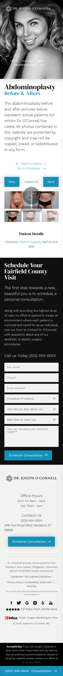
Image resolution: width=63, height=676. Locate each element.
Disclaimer (17, 576)
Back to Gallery (31, 163)
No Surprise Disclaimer (38, 576)
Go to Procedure (29, 168)
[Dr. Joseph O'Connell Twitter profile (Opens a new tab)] (19, 602)
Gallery (28, 60)
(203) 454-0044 (17, 671)
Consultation (41, 671)
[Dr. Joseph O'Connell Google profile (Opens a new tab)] (27, 602)
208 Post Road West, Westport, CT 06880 (27, 527)
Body (41, 60)
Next (51, 182)
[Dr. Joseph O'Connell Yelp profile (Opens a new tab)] (42, 602)
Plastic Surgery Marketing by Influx (38, 617)
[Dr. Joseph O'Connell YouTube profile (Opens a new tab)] (50, 602)
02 (42, 64)
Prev (12, 182)
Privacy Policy (15, 582)
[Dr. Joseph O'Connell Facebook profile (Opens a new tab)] (11, 602)
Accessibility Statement (38, 582)
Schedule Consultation (26, 455)
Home (14, 60)
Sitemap (31, 586)
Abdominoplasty (25, 64)
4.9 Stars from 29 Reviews (38, 609)
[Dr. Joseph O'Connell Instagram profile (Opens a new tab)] (34, 602)
